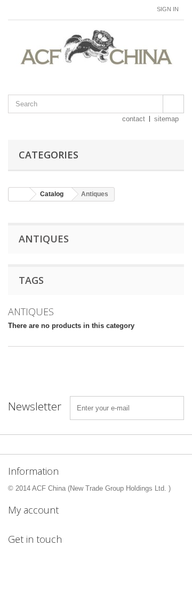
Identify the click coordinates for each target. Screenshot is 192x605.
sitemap (166, 119)
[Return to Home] (19, 194)
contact (133, 119)
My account (33, 509)
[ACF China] (96, 48)
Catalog (51, 194)
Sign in (168, 9)
